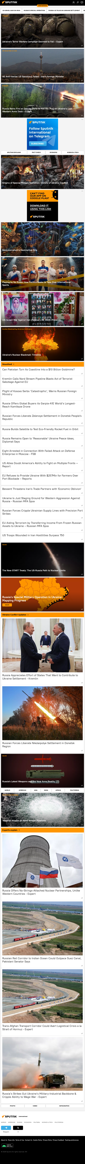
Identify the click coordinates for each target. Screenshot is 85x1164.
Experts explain (9, 830)
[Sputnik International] (10, 4)
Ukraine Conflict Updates (14, 614)
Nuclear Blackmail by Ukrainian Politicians (17, 329)
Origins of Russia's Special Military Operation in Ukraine (21, 157)
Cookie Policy (37, 1140)
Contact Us (28, 1140)
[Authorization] (74, 2)
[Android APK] (7, 1146)
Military (36, 1122)
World (4, 224)
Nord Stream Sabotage (10, 795)
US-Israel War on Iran (9, 51)
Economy (27, 1122)
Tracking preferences (72, 1140)
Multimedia (59, 1122)
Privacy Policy (47, 1140)
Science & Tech (47, 1122)
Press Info (11, 1140)
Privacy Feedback (58, 1140)
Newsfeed (7, 364)
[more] (82, 45)
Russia (19, 1122)
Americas (11, 1122)
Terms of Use (19, 1140)
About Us (4, 1140)
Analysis (5, 16)
